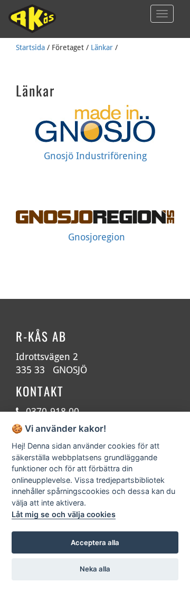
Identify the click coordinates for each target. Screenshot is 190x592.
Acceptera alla (95, 542)
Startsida (30, 47)
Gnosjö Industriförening (95, 155)
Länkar (102, 47)
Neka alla (95, 569)
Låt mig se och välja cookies (64, 514)
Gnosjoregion (96, 236)
